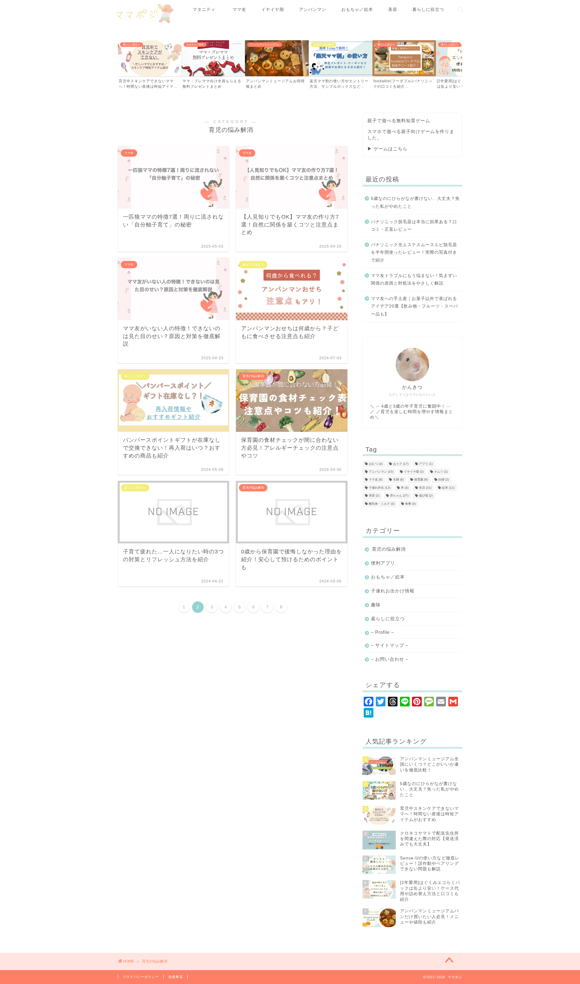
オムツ (441, 471)
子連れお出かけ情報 (392, 590)
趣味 (376, 604)
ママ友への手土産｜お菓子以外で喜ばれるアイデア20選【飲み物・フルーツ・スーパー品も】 (414, 306)
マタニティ (206, 9)
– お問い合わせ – (389, 659)
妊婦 (443, 479)
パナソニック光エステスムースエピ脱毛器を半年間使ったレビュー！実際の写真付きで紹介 (414, 252)
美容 (392, 9)
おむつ (375, 463)
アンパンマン (312, 9)
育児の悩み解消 (389, 549)
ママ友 (239, 9)
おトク (400, 463)
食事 (410, 503)
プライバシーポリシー (141, 977)
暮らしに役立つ (428, 9)
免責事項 (175, 977)
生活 (425, 487)
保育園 (421, 479)
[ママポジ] (145, 29)
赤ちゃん (399, 495)
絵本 (448, 487)
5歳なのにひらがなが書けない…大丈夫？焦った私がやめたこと (415, 202)
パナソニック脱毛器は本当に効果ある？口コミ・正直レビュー (414, 226)
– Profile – (382, 632)
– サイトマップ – (389, 645)
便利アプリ (383, 562)
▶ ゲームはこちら (387, 148)
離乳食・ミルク (382, 503)
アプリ (426, 463)
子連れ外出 (379, 487)
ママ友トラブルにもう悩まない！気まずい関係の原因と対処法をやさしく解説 (414, 279)
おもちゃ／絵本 (357, 9)
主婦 (398, 479)
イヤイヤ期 (272, 9)
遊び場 (426, 495)
